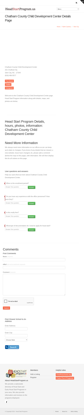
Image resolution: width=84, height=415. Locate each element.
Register (33, 377)
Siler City (76, 26)
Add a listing (74, 411)
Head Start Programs (23, 9)
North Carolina (66, 26)
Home (58, 26)
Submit (6, 308)
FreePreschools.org (64, 375)
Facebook (9, 81)
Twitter (8, 84)
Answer (31, 187)
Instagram (9, 88)
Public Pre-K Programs (65, 378)
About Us (64, 411)
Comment (9, 272)
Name (8, 256)
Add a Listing (35, 374)
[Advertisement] (42, 45)
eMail (14, 264)
